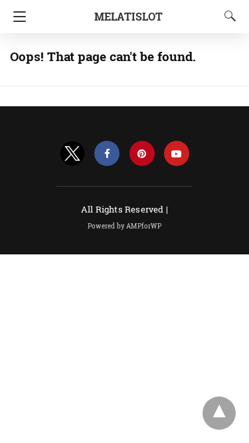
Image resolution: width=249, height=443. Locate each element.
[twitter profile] (72, 154)
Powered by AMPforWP (124, 226)
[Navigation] (16, 16)
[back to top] (219, 413)
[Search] (227, 16)
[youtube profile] (176, 154)
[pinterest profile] (142, 154)
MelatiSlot (128, 16)
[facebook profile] (107, 154)
